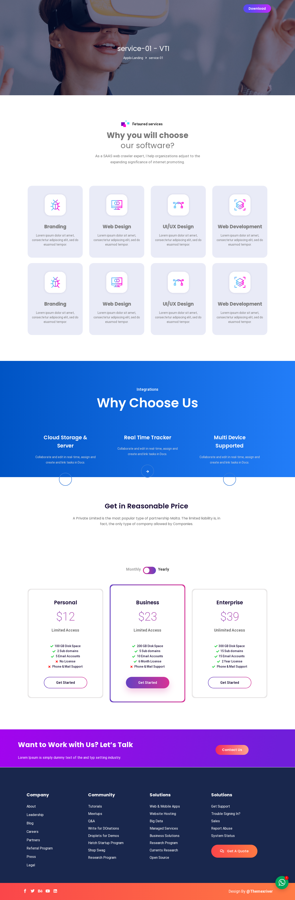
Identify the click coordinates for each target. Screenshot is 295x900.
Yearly (163, 569)
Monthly (133, 569)
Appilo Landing (133, 58)
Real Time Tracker (147, 437)
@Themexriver (259, 891)
